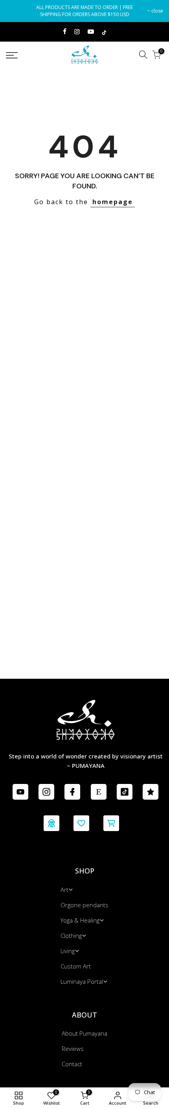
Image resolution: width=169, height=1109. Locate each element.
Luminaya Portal (82, 981)
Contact (72, 1064)
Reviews (73, 1048)
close (16, 10)
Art (64, 889)
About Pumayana (84, 1033)
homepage (112, 201)
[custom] (20, 792)
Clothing (71, 935)
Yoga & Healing (80, 920)
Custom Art (76, 966)
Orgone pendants (84, 905)
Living (68, 951)
